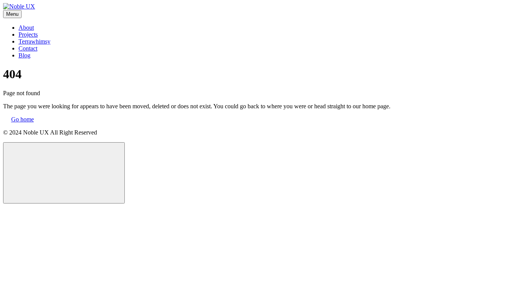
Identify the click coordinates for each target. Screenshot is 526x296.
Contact (27, 48)
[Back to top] (64, 173)
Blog (24, 55)
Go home (22, 119)
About (26, 27)
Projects (28, 34)
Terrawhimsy (34, 41)
